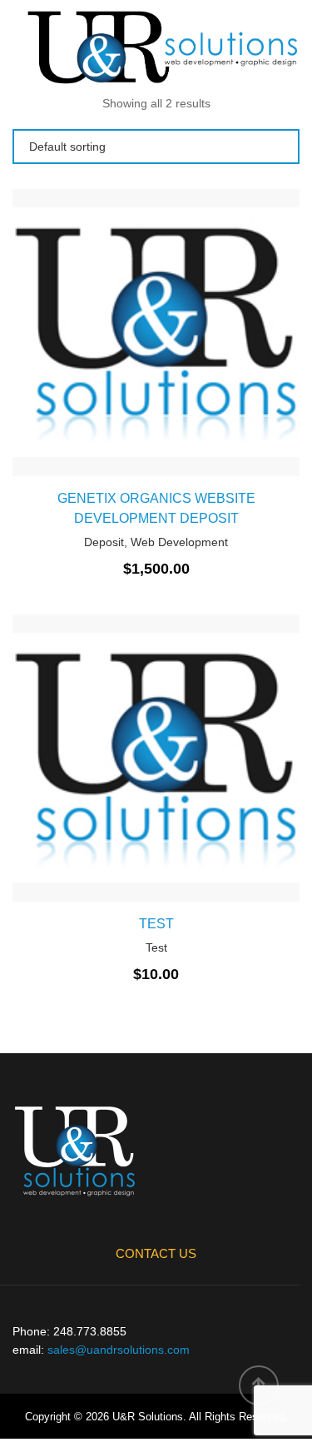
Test (156, 924)
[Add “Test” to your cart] (213, 748)
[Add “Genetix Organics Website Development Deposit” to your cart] (213, 329)
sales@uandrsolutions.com (118, 1349)
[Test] (100, 748)
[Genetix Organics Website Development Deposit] (100, 329)
